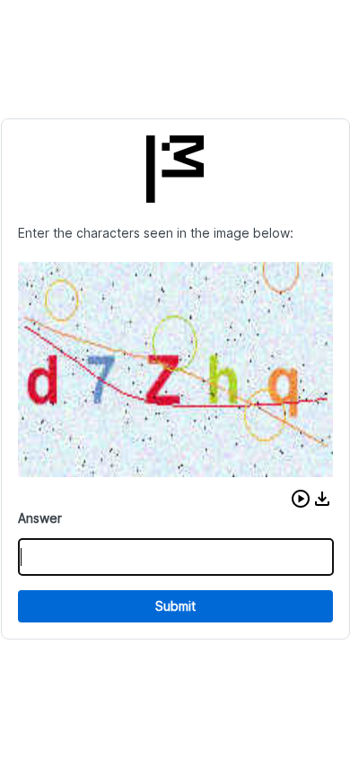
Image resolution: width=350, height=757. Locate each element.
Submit (175, 605)
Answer (40, 518)
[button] (300, 498)
